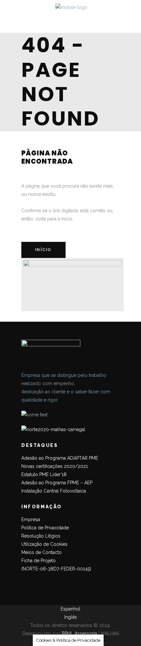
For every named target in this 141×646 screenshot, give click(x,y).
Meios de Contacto (41, 552)
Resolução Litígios (40, 536)
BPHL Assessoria (79, 633)
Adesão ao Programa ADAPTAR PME (59, 458)
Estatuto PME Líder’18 (44, 474)
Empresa (30, 519)
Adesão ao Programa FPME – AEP (56, 482)
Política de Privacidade (45, 527)
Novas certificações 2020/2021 (54, 466)
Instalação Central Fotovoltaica (53, 491)
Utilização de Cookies (44, 544)
